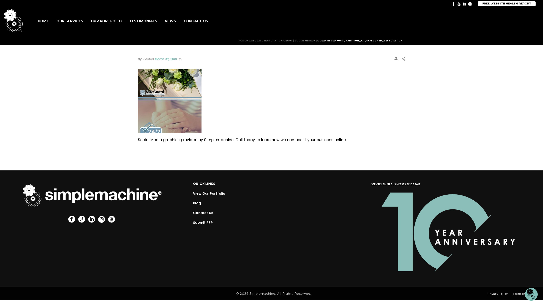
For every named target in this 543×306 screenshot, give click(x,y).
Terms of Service (524, 293)
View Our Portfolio (209, 193)
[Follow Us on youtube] (111, 219)
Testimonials (143, 21)
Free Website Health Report (506, 3)
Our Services (69, 21)
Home (43, 21)
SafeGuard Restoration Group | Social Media (281, 40)
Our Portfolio (106, 21)
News (170, 21)
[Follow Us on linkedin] (91, 219)
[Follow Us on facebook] (71, 219)
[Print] (395, 58)
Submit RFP (203, 222)
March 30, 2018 (166, 59)
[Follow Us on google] (81, 219)
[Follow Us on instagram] (101, 219)
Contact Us (196, 21)
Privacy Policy (498, 293)
